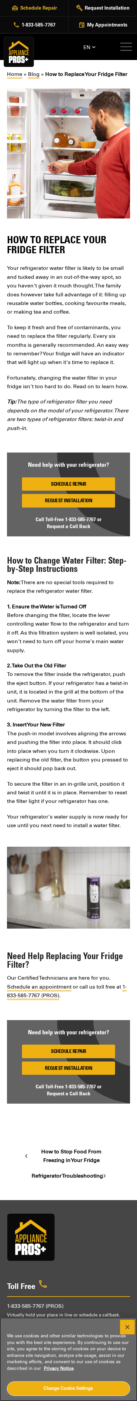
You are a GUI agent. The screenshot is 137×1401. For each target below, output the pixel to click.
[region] (68, 1359)
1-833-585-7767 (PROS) (35, 1306)
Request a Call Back (68, 526)
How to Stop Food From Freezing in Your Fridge (63, 1156)
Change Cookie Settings (68, 1388)
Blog (34, 74)
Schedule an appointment (39, 987)
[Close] (127, 1327)
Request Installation (68, 501)
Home (14, 74)
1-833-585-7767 (80, 519)
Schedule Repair (68, 484)
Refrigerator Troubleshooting (67, 1176)
